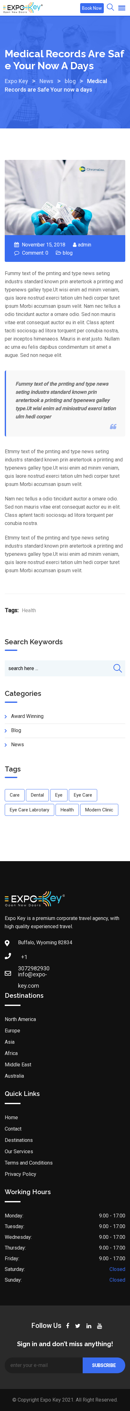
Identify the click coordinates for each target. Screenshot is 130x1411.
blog (68, 253)
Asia (10, 1042)
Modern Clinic (99, 810)
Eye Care (83, 795)
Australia (14, 1076)
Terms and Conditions (29, 1163)
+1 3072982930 (24, 959)
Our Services (19, 1151)
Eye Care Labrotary (29, 810)
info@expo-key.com (24, 976)
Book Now (92, 8)
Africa (11, 1053)
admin (84, 245)
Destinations (19, 1140)
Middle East (18, 1065)
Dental (37, 795)
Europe (12, 1031)
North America (20, 1019)
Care (15, 795)
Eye (58, 795)
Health (29, 610)
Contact (13, 1129)
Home (11, 1117)
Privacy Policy (20, 1174)
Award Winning (27, 716)
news (17, 745)
